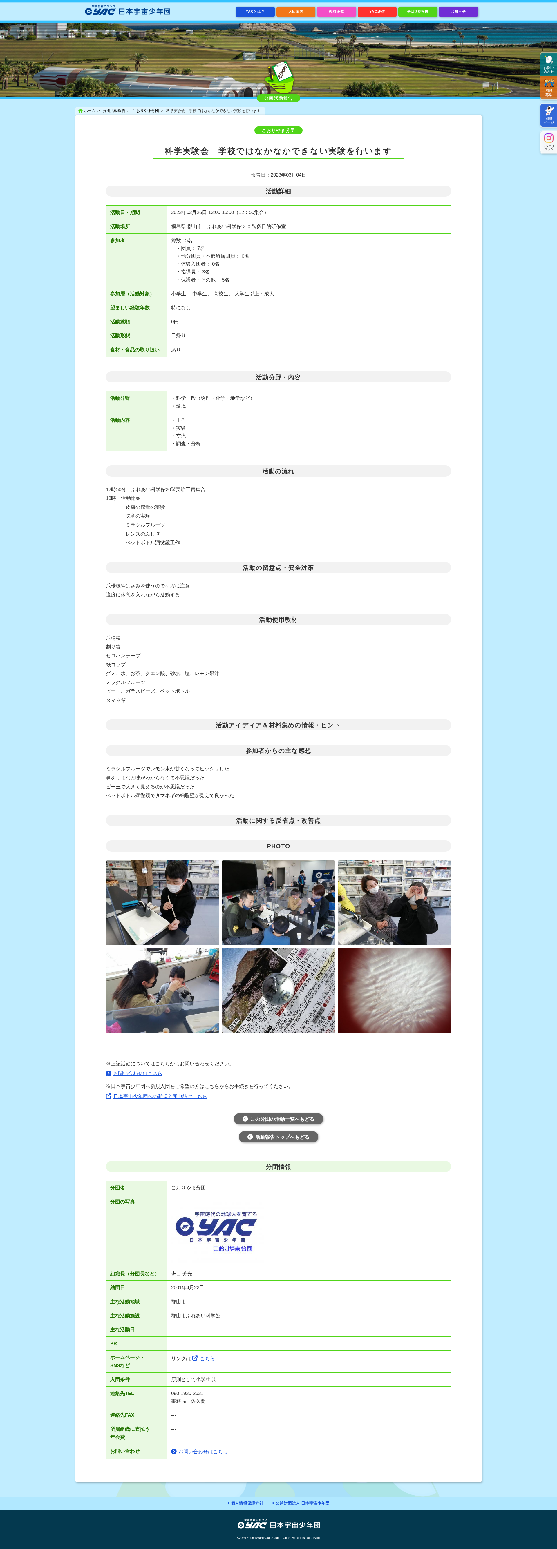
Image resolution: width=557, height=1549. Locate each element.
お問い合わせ (549, 70)
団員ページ (549, 120)
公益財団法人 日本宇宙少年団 (303, 1503)
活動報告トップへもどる (282, 1137)
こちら (207, 1358)
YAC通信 (377, 12)
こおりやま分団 (146, 110)
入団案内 (295, 12)
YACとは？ (255, 12)
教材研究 (336, 12)
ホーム (89, 110)
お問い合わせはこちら (137, 1073)
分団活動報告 (417, 12)
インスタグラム (549, 147)
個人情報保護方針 (247, 1503)
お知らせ (458, 12)
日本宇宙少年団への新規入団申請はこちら (160, 1096)
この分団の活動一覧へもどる (282, 1119)
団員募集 (548, 93)
